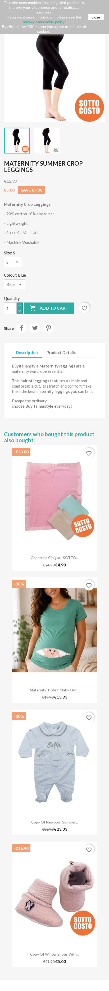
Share (21, 328)
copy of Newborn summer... (54, 822)
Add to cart (49, 308)
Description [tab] (27, 352)
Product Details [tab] (61, 352)
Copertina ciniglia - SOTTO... (55, 557)
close (96, 17)
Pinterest (48, 328)
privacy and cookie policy (43, 22)
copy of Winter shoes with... (54, 954)
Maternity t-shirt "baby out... (54, 690)
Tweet (35, 328)
